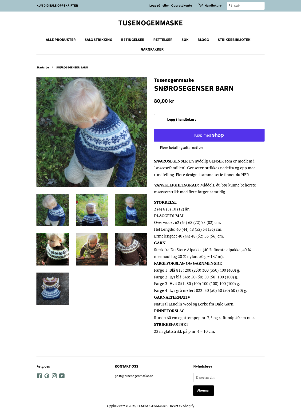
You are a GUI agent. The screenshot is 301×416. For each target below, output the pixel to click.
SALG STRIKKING (98, 39)
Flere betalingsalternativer (182, 147)
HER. (245, 174)
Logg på (154, 5)
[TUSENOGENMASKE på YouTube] (62, 376)
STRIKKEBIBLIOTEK (234, 39)
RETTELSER (163, 39)
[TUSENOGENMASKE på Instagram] (54, 376)
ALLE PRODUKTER (61, 39)
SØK (185, 39)
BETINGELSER (132, 39)
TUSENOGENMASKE (150, 23)
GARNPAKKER (152, 49)
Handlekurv (213, 5)
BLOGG (203, 39)
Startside (42, 67)
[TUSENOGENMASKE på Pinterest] (46, 376)
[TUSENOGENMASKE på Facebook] (39, 376)
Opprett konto (181, 5)
